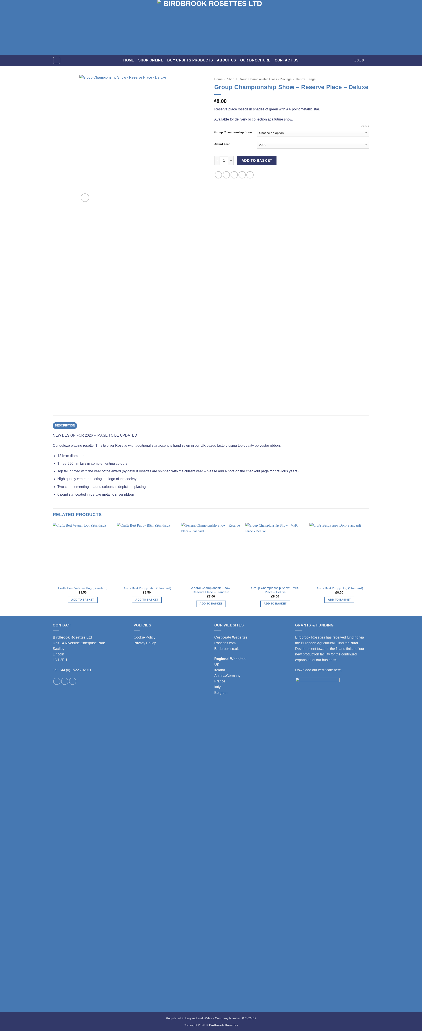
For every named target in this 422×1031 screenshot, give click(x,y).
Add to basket (257, 160)
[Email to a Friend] (234, 174)
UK (216, 664)
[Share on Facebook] (218, 174)
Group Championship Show (233, 132)
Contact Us (287, 60)
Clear (365, 126)
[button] (348, 60)
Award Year (222, 144)
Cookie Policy (144, 637)
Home (128, 60)
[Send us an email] (72, 681)
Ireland (219, 670)
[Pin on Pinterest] (242, 174)
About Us (226, 60)
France (219, 681)
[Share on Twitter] (226, 174)
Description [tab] (65, 425)
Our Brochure (255, 60)
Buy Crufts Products (190, 60)
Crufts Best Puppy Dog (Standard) (339, 588)
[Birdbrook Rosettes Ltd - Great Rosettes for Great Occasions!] (211, 27)
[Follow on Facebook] (56, 681)
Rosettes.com (225, 643)
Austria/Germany (227, 676)
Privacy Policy (145, 643)
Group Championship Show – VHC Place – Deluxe (275, 590)
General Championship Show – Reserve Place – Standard (211, 590)
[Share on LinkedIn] (250, 174)
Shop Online (151, 60)
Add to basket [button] (82, 599)
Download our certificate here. (318, 670)
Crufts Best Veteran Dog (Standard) (82, 588)
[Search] (56, 60)
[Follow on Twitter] (64, 681)
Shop (230, 79)
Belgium (220, 693)
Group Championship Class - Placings (265, 79)
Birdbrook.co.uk (226, 649)
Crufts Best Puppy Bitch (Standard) (147, 588)
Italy (217, 687)
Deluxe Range (306, 79)
